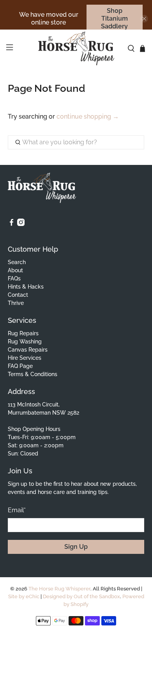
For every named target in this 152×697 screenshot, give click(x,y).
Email (17, 510)
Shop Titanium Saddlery (114, 18)
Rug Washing (25, 341)
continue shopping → (88, 116)
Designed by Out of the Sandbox (81, 596)
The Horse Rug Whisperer (59, 588)
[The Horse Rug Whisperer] (76, 48)
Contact (18, 295)
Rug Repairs (23, 333)
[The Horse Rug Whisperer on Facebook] (11, 224)
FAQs (14, 278)
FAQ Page (20, 366)
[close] (144, 19)
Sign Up (76, 546)
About (15, 270)
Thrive (16, 303)
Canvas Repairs (28, 350)
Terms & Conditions (32, 374)
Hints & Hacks (26, 287)
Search (17, 262)
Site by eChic (23, 596)
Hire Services (24, 358)
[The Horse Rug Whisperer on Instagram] (21, 224)
